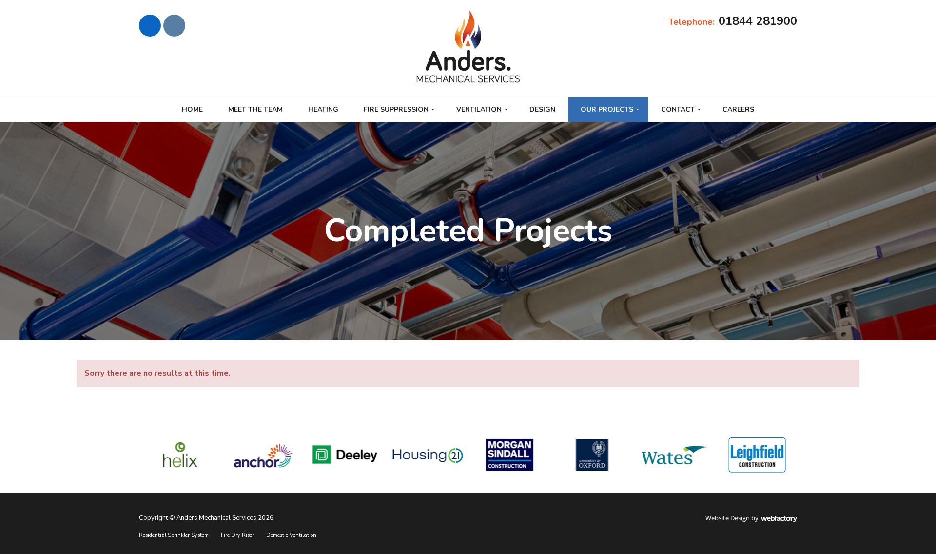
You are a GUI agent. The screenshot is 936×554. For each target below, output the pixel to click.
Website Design (727, 518)
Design (542, 109)
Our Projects (607, 109)
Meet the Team (255, 109)
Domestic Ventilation (291, 535)
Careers (738, 109)
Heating (323, 109)
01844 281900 (758, 21)
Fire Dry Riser (237, 535)
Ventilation (479, 109)
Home (192, 109)
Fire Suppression (396, 109)
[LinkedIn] (150, 26)
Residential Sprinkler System (174, 535)
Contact (678, 109)
